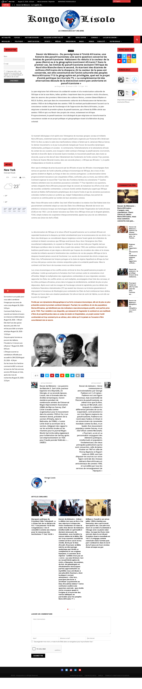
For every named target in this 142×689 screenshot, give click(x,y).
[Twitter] (66, 670)
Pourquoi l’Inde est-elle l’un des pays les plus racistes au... (133, 288)
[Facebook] (62, 670)
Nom (5, 56)
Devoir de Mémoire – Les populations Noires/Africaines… (36, 5)
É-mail (6, 64)
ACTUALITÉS (6, 37)
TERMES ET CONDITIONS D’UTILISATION (117, 675)
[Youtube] (80, 670)
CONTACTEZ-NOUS (90, 675)
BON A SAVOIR (81, 37)
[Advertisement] (57, 128)
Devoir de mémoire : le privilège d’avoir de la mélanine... (133, 273)
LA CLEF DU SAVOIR (109, 37)
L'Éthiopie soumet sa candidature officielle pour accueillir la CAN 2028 (13, 354)
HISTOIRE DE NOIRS (32, 37)
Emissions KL (71, 41)
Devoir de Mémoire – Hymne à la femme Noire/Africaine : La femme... (133, 232)
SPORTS (47, 41)
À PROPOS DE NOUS (76, 675)
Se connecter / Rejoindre (47, 1)
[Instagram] (71, 670)
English (117, 1)
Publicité (101, 41)
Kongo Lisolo (61, 86)
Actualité (71, 50)
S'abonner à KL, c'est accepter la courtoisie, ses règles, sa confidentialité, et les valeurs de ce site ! (13, 74)
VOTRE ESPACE (115, 41)
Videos (91, 41)
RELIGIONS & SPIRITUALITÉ (53, 37)
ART (69, 37)
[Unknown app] (121, 82)
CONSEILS (94, 37)
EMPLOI (100, 675)
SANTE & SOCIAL (33, 41)
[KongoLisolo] (121, 95)
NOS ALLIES (6, 41)
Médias (58, 41)
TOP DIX (17, 37)
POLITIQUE (19, 41)
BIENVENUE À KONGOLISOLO (67, 1)
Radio (81, 41)
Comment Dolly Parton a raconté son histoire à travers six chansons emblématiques (14, 314)
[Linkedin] (75, 670)
